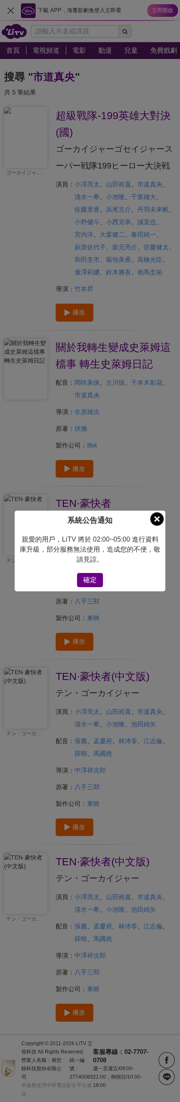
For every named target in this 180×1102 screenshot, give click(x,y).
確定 (90, 579)
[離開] (157, 519)
